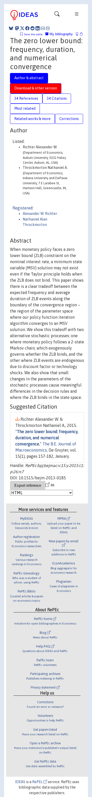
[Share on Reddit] (32, 28)
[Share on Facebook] (27, 28)
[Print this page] (48, 28)
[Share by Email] (43, 28)
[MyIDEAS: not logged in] (78, 34)
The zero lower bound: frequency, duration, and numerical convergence (46, 437)
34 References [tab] (26, 98)
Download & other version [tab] (35, 88)
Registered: (23, 208)
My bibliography (61, 34)
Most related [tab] (25, 108)
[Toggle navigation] (57, 15)
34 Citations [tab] (57, 98)
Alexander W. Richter (40, 214)
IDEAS (20, 782)
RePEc (37, 782)
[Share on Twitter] (22, 28)
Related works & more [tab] (32, 119)
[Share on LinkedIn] (38, 28)
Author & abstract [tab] (29, 78)
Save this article (33, 34)
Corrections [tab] (69, 119)
